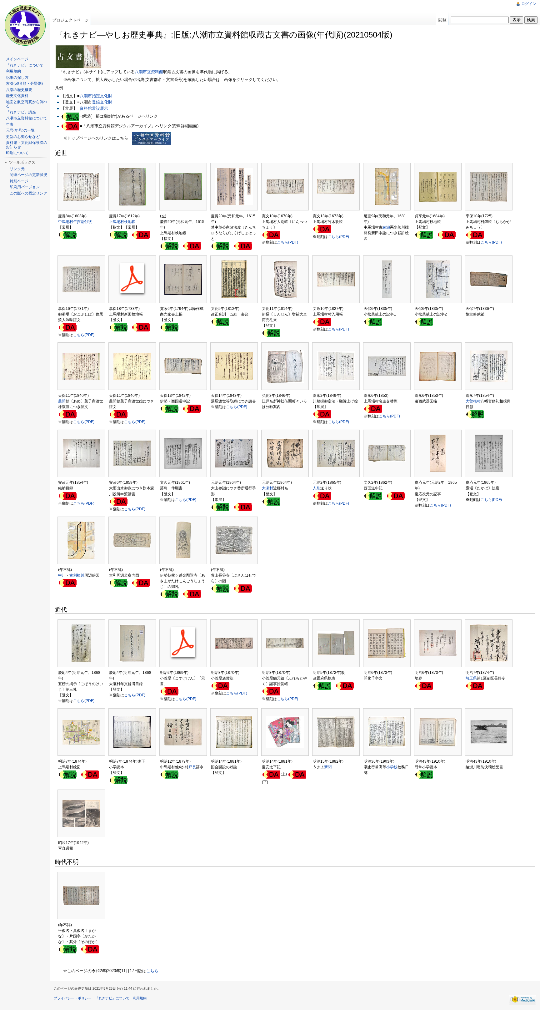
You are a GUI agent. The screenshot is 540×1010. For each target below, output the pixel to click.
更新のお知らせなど (23, 136)
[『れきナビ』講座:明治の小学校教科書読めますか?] (424, 774)
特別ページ (19, 181)
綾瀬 (386, 227)
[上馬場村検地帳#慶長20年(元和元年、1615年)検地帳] (169, 246)
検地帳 (129, 222)
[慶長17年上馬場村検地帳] (118, 234)
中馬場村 (65, 222)
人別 (316, 488)
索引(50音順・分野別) (24, 83)
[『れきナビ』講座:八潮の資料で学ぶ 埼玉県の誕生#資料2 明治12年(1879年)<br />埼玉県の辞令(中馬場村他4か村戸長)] (169, 774)
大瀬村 (267, 488)
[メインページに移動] (25, 25)
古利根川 (76, 575)
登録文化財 (102, 102)
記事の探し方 (17, 77)
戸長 (192, 767)
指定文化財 (102, 95)
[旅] (169, 408)
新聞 (328, 767)
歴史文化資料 (17, 95)
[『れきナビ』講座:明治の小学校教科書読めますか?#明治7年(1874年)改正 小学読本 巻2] (118, 780)
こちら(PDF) (287, 242)
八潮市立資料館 (149, 71)
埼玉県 (471, 678)
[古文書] (78, 56)
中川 (62, 575)
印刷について (17, 153)
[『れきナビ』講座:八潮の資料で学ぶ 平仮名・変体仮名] (67, 949)
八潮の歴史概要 (19, 90)
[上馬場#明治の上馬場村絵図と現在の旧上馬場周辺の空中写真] (67, 774)
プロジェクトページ (70, 20)
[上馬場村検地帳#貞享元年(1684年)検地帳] (424, 234)
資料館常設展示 (94, 108)
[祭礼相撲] (475, 414)
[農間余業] (169, 327)
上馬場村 (116, 222)
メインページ (17, 59)
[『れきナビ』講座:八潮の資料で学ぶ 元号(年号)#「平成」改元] (220, 321)
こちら (152, 970)
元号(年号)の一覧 (20, 130)
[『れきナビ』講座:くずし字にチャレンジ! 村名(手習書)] (271, 501)
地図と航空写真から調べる (26, 104)
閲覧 (442, 20)
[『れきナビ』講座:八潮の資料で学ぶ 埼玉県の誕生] (322, 685)
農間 (62, 401)
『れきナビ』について (24, 65)
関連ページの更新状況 (28, 175)
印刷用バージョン (25, 187)
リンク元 (17, 169)
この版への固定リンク (28, 193)
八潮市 (86, 95)
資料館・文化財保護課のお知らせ (26, 144)
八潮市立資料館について (26, 118)
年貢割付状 (82, 222)
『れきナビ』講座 (21, 112)
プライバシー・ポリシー (73, 998)
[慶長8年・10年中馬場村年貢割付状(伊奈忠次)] (67, 234)
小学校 (392, 767)
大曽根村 (473, 401)
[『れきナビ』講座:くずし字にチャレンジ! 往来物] (271, 333)
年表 (9, 124)
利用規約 (13, 71)
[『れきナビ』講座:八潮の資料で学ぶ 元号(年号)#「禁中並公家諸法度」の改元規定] (220, 246)
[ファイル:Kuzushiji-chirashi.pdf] (220, 507)
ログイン (528, 4)
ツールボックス (22, 162)
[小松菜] (373, 321)
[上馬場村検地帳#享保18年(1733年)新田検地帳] (118, 327)
